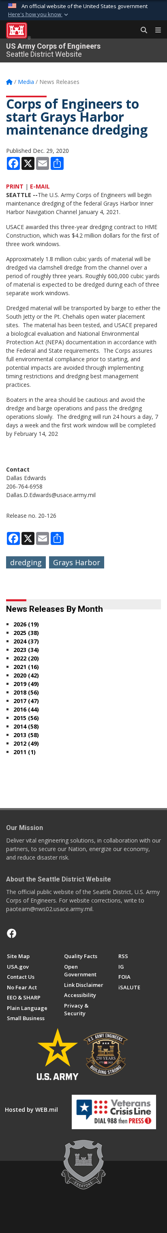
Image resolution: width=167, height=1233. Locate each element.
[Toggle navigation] (155, 30)
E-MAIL (40, 186)
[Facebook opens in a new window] (12, 933)
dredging (26, 562)
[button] (39, 15)
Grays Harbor (76, 562)
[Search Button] (141, 30)
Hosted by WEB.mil (31, 1109)
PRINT (15, 186)
